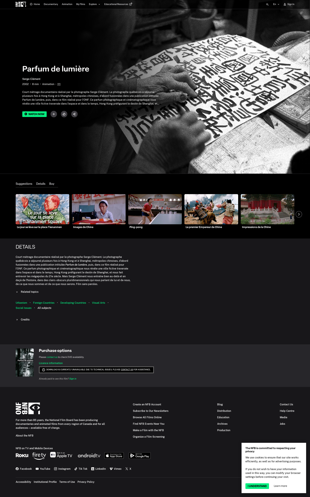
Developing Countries (73, 302)
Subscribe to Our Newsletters (150, 410)
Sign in (72, 378)
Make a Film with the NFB (148, 430)
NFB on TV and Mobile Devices (34, 448)
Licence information (51, 363)
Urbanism (21, 302)
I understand (257, 486)
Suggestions (24, 184)
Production (223, 430)
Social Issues (23, 307)
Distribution (224, 410)
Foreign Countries (43, 302)
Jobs (282, 423)
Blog (220, 404)
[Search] (267, 4)
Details (40, 184)
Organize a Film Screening (149, 436)
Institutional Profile (45, 481)
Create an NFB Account (147, 404)
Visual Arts (98, 302)
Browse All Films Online (147, 417)
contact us (51, 357)
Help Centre (287, 410)
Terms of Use (67, 481)
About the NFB (24, 435)
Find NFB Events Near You (148, 423)
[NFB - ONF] (21, 4)
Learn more (280, 485)
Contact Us (286, 404)
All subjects (44, 307)
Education (223, 417)
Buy (51, 184)
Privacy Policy (86, 481)
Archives (222, 423)
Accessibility (23, 481)
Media (283, 417)
